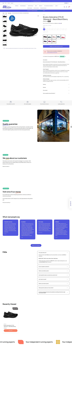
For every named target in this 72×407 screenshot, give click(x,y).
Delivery (44, 84)
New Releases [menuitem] (23, 5)
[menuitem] (3, 3)
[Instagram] (68, 3)
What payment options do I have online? (46, 287)
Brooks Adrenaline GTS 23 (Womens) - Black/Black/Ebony (10, 326)
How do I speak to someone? (44, 266)
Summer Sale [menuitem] (30, 5)
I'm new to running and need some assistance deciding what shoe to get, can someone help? (52, 292)
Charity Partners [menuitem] (43, 8)
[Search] (64, 7)
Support (12, 3)
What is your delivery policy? (44, 270)
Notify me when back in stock (56, 46)
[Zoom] (38, 16)
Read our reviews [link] (6, 166)
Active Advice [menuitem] (36, 8)
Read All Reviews (36, 245)
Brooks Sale (9, 13)
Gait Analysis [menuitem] (29, 8)
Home (3, 13)
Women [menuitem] (40, 5)
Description (45, 59)
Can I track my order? (42, 279)
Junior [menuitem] (56, 5)
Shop (6, 13)
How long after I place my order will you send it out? (48, 275)
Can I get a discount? (42, 252)
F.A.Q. (5, 3)
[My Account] (67, 7)
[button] (70, 203)
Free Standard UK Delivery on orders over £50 (46, 1)
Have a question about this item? (49, 93)
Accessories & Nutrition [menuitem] (48, 5)
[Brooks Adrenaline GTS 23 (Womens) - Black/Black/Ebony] (11, 315)
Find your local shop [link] (6, 202)
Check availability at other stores (52, 52)
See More (10, 330)
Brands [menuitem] (16, 5)
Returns (44, 87)
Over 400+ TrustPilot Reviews (36, 10)
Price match (45, 90)
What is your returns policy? (44, 283)
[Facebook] (65, 3)
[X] (66, 3)
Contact (9, 3)
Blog (3, 3)
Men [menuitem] (36, 5)
